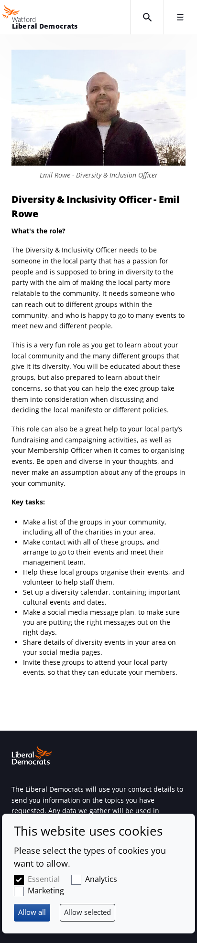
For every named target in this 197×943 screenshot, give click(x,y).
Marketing (46, 890)
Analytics (101, 879)
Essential (44, 879)
